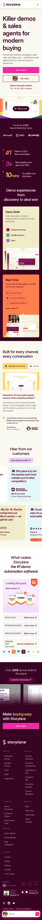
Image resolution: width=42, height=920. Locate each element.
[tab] (15, 366)
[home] (12, 4)
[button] (37, 4)
